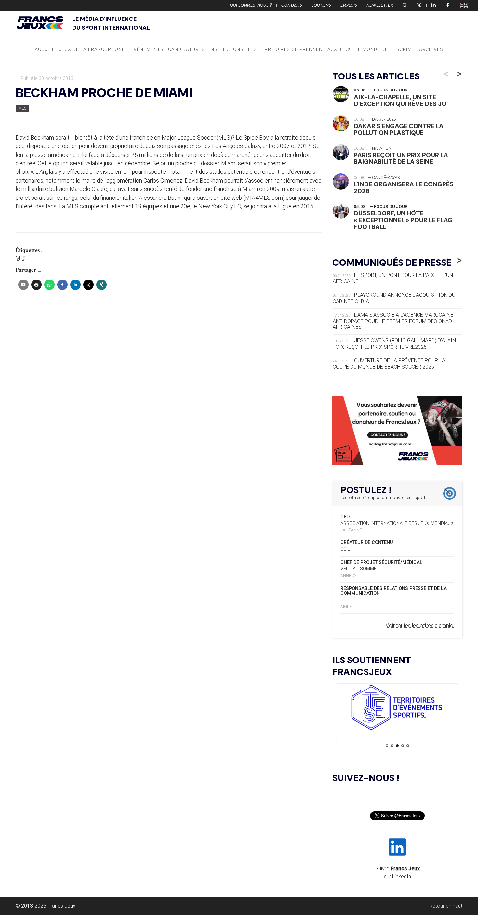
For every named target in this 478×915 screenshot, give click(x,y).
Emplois (348, 5)
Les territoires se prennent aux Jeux (299, 49)
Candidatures (186, 49)
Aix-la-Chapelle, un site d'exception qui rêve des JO (400, 100)
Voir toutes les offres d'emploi (420, 625)
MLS (22, 108)
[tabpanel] (397, 708)
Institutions (226, 49)
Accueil (45, 49)
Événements (147, 49)
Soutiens (321, 5)
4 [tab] (402, 745)
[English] (464, 5)
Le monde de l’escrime (385, 49)
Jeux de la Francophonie (92, 49)
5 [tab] (407, 745)
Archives (431, 49)
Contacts (291, 5)
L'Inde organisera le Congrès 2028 (404, 187)
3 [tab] (397, 745)
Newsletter (379, 5)
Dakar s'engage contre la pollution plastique (399, 129)
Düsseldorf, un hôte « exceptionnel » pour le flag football (403, 220)
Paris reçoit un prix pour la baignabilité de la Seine (401, 158)
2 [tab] (392, 745)
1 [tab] (387, 745)
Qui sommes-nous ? (251, 5)
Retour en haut (445, 906)
